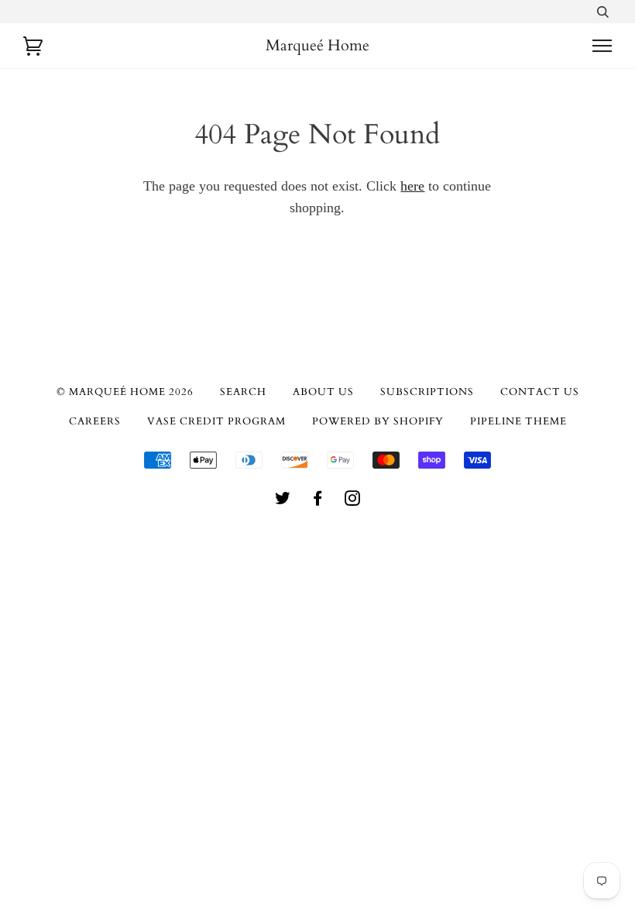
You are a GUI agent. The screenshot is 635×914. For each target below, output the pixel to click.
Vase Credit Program (216, 421)
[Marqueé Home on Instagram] (353, 501)
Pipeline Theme (518, 421)
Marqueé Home (317, 45)
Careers (95, 421)
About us (323, 392)
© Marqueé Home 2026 (125, 392)
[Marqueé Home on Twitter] (283, 501)
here (412, 186)
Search (243, 392)
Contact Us (539, 392)
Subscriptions (427, 392)
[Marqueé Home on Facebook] (318, 501)
